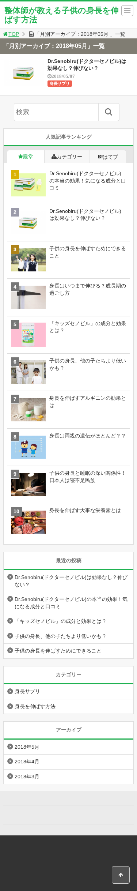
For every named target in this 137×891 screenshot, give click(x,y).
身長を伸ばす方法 (35, 706)
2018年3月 (27, 776)
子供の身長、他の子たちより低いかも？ (61, 636)
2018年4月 (27, 761)
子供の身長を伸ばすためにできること (58, 651)
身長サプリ (60, 83)
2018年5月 (27, 747)
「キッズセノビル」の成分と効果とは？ (61, 621)
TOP (13, 34)
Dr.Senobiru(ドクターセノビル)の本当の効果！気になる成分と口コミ (71, 602)
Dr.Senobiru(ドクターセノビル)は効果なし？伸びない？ (71, 580)
